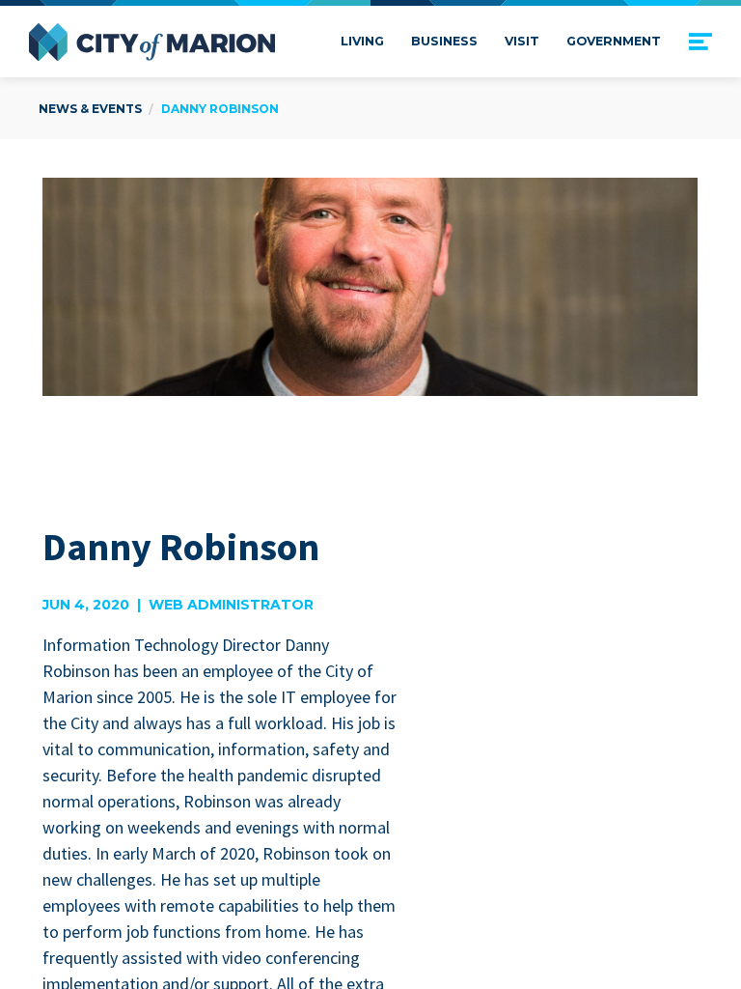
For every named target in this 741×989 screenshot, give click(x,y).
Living (362, 41)
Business (444, 41)
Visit (522, 41)
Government (613, 41)
